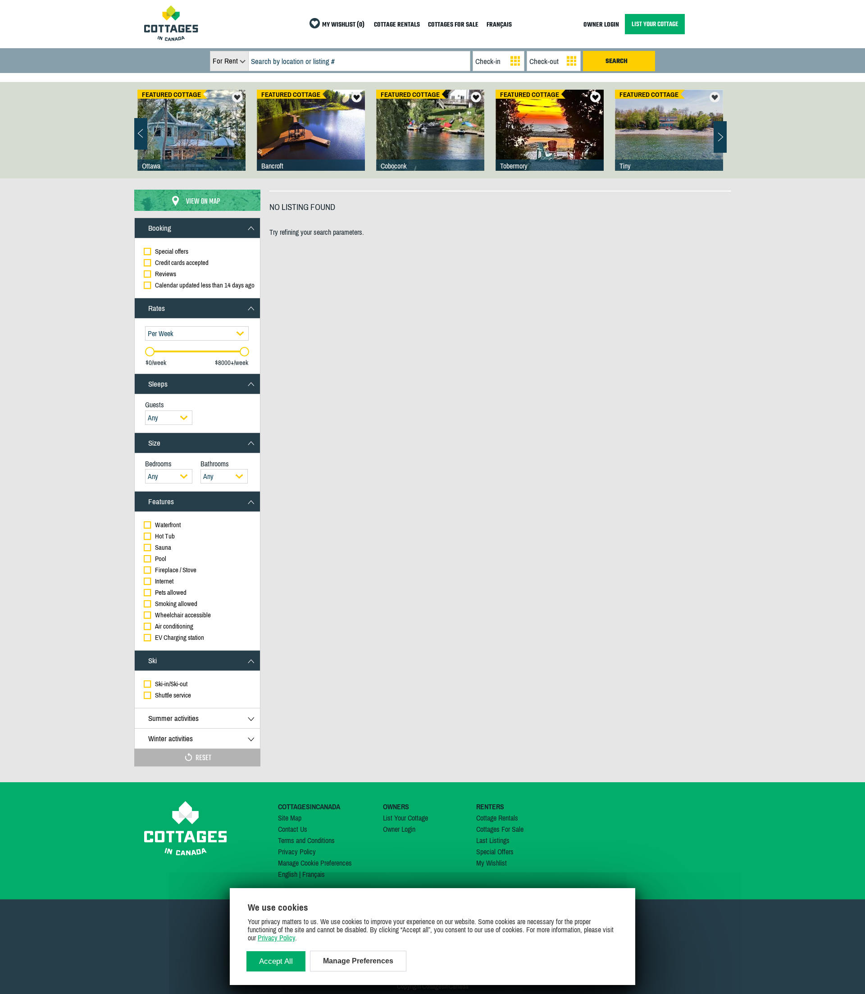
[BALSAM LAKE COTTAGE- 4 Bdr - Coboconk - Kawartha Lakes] (430, 139)
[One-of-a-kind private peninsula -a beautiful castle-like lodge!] (191, 139)
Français (313, 874)
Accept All (276, 961)
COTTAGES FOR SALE (453, 25)
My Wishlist (491, 863)
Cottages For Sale (500, 829)
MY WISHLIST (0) (343, 25)
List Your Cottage (405, 818)
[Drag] (150, 351)
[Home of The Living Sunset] (550, 139)
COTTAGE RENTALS (397, 25)
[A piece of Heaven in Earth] (669, 139)
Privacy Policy (297, 852)
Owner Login (399, 829)
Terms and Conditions (306, 840)
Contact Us (292, 829)
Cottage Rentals (497, 818)
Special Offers (495, 852)
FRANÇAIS (499, 25)
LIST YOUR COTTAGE (655, 24)
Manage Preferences (358, 961)
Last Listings (493, 840)
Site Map (289, 818)
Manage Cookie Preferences (315, 863)
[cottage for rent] (171, 38)
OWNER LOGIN (601, 25)
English (287, 874)
